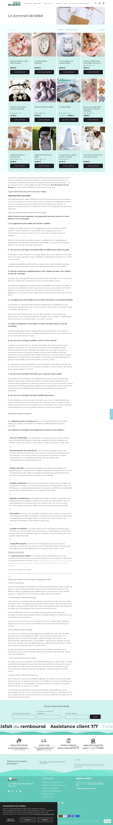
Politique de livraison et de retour (54, 785)
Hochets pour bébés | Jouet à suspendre (18, 108)
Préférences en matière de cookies (67, 823)
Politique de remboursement (52, 782)
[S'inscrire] (104, 760)
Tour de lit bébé (65, 107)
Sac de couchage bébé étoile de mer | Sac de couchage (92, 109)
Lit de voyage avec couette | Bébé (66, 62)
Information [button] (48, 778)
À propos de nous (48, 797)
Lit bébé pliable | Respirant (41, 62)
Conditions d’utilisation (80, 821)
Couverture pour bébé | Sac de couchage (68, 156)
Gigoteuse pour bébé (16, 552)
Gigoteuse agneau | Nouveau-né (17, 156)
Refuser (45, 820)
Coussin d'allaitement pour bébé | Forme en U (92, 62)
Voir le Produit (20, 72)
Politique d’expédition (94, 821)
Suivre (95, 716)
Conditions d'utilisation (50, 788)
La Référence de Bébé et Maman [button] (20, 784)
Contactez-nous (47, 794)
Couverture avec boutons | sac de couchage (93, 156)
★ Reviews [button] (111, 414)
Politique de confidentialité (44, 814)
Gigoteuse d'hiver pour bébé (43, 156)
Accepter (28, 820)
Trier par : (61, 29)
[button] (38, 3)
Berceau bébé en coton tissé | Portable (19, 62)
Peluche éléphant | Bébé (44, 107)
